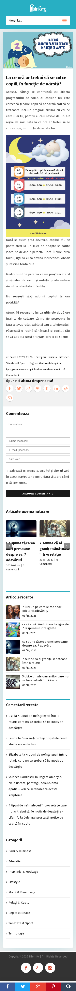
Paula (13, 357)
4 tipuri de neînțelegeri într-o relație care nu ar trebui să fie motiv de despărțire (36, 722)
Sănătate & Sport (16, 363)
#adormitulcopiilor (50, 363)
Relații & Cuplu (19, 902)
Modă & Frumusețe (22, 892)
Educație (53, 357)
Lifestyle (64, 357)
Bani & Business (20, 851)
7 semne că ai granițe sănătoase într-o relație (55, 549)
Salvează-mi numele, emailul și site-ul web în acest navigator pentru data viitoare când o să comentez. (38, 477)
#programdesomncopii (19, 369)
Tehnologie (16, 933)
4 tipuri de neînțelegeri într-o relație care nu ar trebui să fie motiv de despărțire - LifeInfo (38, 811)
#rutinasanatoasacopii (47, 369)
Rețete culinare (19, 913)
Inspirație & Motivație (23, 871)
